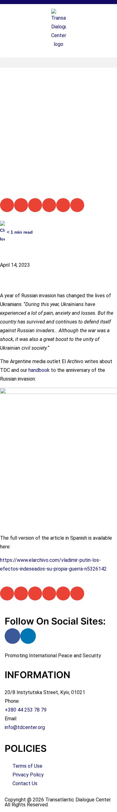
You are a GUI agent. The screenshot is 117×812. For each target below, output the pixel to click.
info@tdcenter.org (25, 727)
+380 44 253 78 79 (25, 710)
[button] (58, 62)
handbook (39, 370)
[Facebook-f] (12, 636)
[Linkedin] (28, 636)
